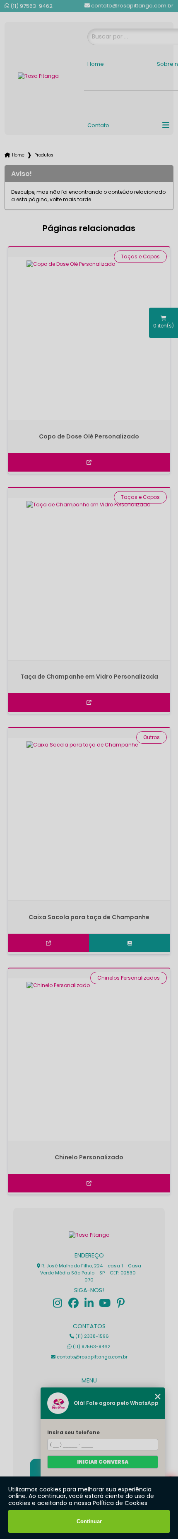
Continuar (89, 1521)
